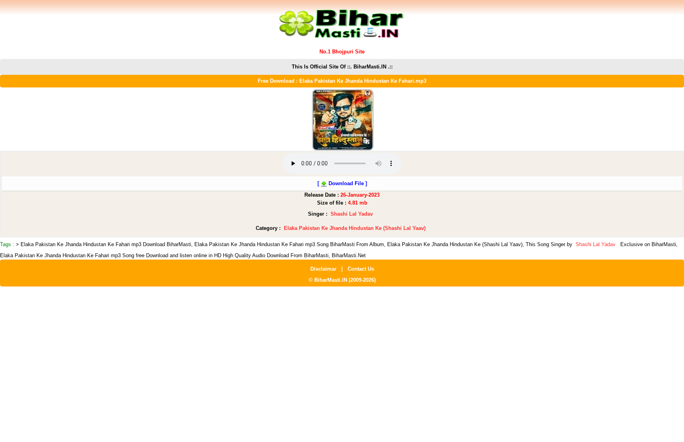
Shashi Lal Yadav (352, 214)
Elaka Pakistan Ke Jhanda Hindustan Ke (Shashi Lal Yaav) (355, 228)
